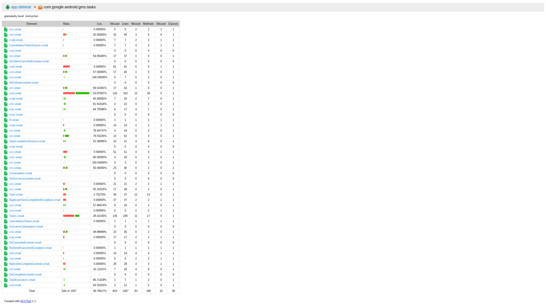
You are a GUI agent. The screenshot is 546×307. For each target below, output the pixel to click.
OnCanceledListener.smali (25, 242)
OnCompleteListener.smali (25, 274)
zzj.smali (14, 56)
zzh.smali (15, 34)
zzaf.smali (15, 66)
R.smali (14, 120)
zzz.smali (15, 205)
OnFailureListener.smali (23, 82)
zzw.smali (15, 93)
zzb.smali (15, 253)
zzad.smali (16, 98)
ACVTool (25, 301)
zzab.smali (16, 40)
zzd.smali (15, 285)
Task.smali (16, 194)
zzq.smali (15, 50)
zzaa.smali (16, 125)
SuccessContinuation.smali (26, 226)
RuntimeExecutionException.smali (30, 247)
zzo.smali (15, 167)
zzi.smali (14, 130)
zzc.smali (15, 189)
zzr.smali (14, 136)
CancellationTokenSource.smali (28, 45)
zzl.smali (14, 88)
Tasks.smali (16, 215)
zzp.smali (15, 109)
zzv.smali (15, 152)
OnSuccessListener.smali (25, 178)
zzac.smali (16, 114)
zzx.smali (15, 183)
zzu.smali (15, 77)
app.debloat (21, 7)
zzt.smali (14, 162)
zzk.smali (15, 104)
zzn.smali (15, 72)
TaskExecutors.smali (22, 279)
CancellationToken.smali (24, 221)
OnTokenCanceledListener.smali (29, 61)
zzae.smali (16, 146)
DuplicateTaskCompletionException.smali (34, 199)
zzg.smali (15, 237)
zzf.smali (14, 269)
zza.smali (15, 210)
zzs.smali (15, 29)
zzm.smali (15, 157)
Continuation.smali (20, 173)
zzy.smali (15, 258)
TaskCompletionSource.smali (27, 141)
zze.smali (15, 231)
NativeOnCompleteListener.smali (29, 263)
